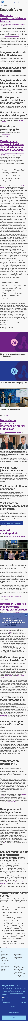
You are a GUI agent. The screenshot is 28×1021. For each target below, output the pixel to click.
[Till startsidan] (2, 2)
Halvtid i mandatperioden (10, 532)
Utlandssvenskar (18, 957)
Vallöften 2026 (5, 960)
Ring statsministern (18, 954)
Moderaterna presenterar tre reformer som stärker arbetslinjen (12, 424)
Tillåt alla (15, 1017)
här (27, 459)
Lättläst (16, 958)
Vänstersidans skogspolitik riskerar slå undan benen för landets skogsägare (12, 145)
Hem (2, 5)
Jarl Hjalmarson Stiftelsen (20, 973)
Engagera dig (4, 954)
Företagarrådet (17, 975)
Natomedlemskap (8, 675)
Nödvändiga (6, 997)
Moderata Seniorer (18, 970)
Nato (10, 632)
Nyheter (16, 955)
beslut (5, 842)
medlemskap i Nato (12, 801)
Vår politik (3, 957)
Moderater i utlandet (19, 976)
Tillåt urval (14, 1006)
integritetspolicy (6, 134)
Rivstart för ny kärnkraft (10, 409)
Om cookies (4, 967)
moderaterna (3, 433)
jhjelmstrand (3, 154)
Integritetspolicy (5, 966)
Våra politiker (4, 958)
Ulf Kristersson (5, 955)
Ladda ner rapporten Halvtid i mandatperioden (11, 596)
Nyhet (9, 525)
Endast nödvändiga (14, 1012)
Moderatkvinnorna (18, 969)
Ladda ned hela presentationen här (11, 523)
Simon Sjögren (3, 25)
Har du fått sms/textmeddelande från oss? (13, 18)
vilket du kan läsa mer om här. (12, 36)
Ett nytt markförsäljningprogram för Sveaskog (13, 355)
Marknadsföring (7, 1002)
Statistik (5, 1000)
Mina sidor (4, 969)
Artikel (6, 136)
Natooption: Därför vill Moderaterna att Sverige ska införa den (13, 606)
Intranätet (3, 970)
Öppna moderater (18, 972)
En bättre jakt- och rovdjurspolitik (13, 383)
